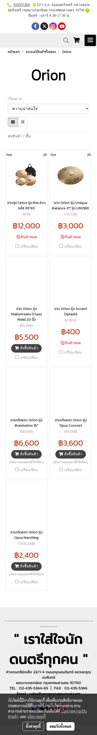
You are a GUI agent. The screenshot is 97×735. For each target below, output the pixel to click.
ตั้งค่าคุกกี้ (33, 726)
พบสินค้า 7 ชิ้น (19, 136)
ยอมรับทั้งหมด (60, 726)
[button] (64, 40)
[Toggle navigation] (90, 40)
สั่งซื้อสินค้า (28, 348)
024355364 (21, 5)
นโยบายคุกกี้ (36, 716)
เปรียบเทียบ (29, 246)
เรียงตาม (16, 99)
